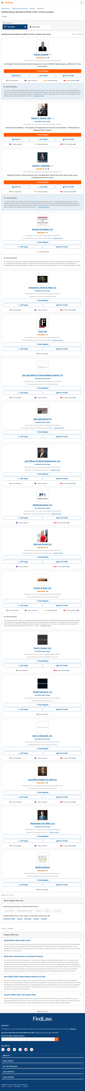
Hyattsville (44, 919)
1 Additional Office (57, 238)
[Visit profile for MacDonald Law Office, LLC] (42, 815)
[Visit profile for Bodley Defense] (42, 859)
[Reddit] (25, 1049)
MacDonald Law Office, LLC (42, 823)
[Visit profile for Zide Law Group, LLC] (42, 536)
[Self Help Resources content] (82, 1066)
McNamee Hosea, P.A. (42, 505)
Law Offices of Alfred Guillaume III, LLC (42, 461)
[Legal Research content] (82, 1072)
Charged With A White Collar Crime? (17, 940)
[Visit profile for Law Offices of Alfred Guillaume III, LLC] (42, 453)
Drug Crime (48, 911)
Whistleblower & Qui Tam (25, 911)
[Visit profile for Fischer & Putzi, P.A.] (42, 580)
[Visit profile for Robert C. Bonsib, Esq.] (42, 110)
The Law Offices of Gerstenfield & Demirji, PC (42, 375)
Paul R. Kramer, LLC (42, 648)
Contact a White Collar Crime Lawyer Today (20, 995)
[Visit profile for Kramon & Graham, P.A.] (42, 221)
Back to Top (43, 1011)
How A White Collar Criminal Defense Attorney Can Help (24, 976)
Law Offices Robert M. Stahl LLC (42, 779)
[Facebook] (3, 1049)
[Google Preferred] (31, 1049)
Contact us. (73, 1029)
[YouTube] (8, 1049)
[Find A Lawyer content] (82, 1061)
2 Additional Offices (58, 428)
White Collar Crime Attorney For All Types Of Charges (23, 956)
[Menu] (2, 2)
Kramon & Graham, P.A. (42, 229)
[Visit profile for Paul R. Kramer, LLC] (42, 640)
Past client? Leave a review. (42, 121)
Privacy (10, 1086)
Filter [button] (5, 16)
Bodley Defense (42, 867)
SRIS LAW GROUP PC (42, 419)
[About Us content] (82, 1055)
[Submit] (57, 1039)
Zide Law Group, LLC (42, 544)
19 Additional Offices (57, 340)
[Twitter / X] (14, 1049)
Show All (3, 928)
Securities (38, 911)
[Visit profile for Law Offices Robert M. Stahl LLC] (42, 771)
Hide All (10, 928)
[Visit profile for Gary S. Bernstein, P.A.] (42, 727)
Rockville (19, 919)
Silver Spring (27, 919)
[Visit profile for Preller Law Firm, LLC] (42, 683)
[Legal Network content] (82, 1077)
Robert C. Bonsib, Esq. (41, 118)
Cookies (25, 1086)
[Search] (82, 2)
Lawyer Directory (5, 8)
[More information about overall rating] (48, 57)
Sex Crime (57, 911)
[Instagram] (20, 1049)
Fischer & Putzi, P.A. (42, 588)
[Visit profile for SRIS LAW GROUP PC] (42, 411)
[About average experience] (78, 80)
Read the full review (39, 96)
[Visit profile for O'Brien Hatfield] (42, 46)
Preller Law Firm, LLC (42, 692)
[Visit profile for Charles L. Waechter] (42, 157)
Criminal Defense (10, 911)
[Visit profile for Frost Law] (42, 323)
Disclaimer (17, 1086)
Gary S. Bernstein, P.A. (42, 735)
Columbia (36, 919)
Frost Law (42, 331)
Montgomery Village (9, 919)
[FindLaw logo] (9, 2)
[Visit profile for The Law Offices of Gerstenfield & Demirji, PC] (42, 367)
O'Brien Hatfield (41, 54)
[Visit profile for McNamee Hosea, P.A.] (42, 496)
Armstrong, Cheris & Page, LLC (42, 287)
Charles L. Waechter (41, 165)
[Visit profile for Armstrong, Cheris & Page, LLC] (42, 279)
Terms (3, 1086)
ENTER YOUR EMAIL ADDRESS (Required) (12, 1036)
